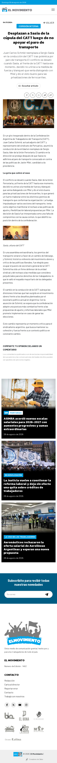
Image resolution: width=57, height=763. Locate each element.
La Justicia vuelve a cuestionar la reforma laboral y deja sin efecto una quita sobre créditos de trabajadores (27, 485)
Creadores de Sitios (36, 759)
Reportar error (11, 688)
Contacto (8, 692)
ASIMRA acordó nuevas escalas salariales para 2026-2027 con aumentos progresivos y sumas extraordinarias (26, 423)
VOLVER (49, 22)
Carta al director (12, 684)
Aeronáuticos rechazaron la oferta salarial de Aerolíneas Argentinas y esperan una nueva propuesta (26, 547)
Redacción (9, 680)
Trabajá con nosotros (14, 696)
